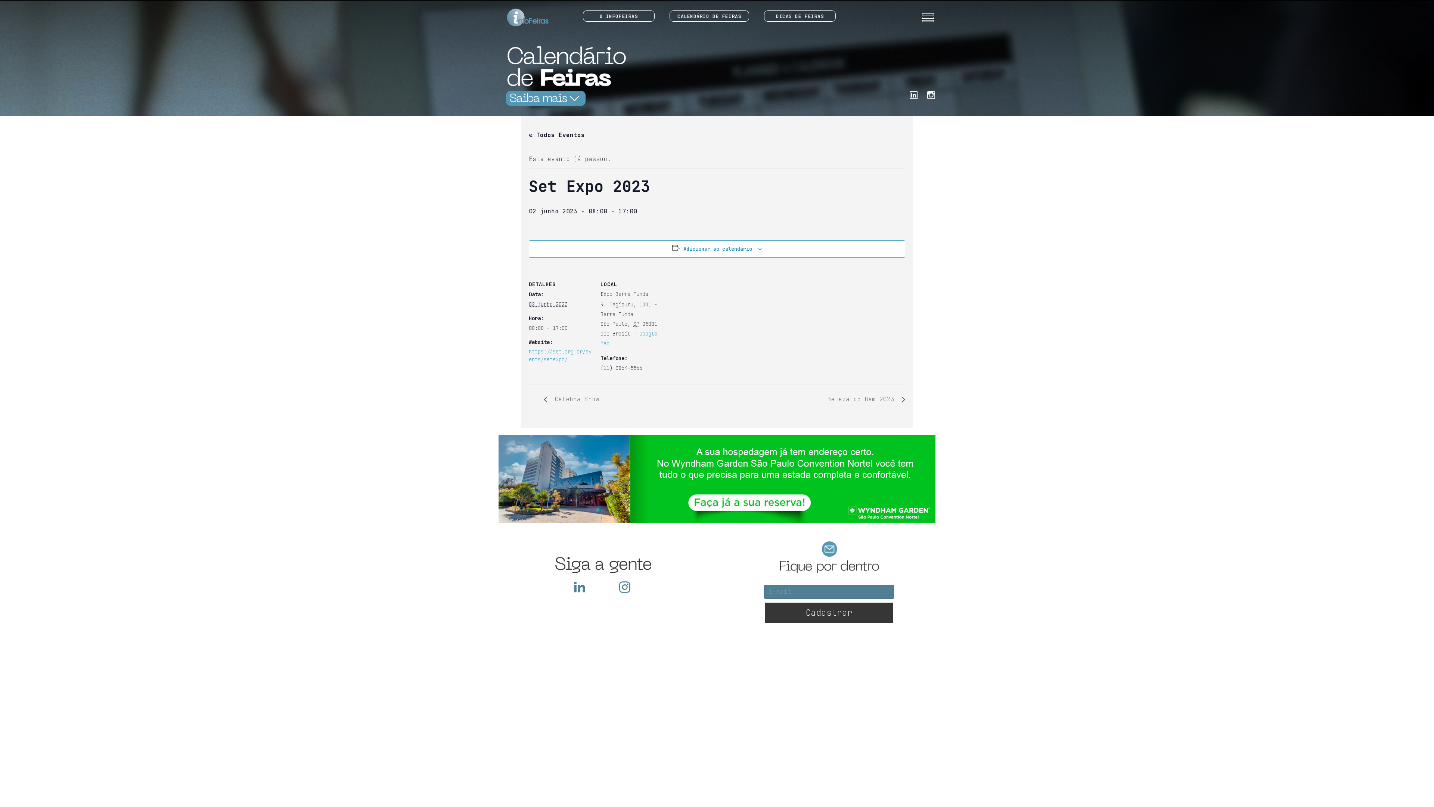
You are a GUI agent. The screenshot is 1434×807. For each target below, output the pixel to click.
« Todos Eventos (557, 135)
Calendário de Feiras (709, 16)
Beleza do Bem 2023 (862, 399)
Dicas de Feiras (800, 16)
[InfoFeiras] (521, 18)
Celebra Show (575, 399)
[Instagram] (931, 94)
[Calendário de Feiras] (564, 76)
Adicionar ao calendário (717, 248)
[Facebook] (914, 94)
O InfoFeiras (619, 16)
